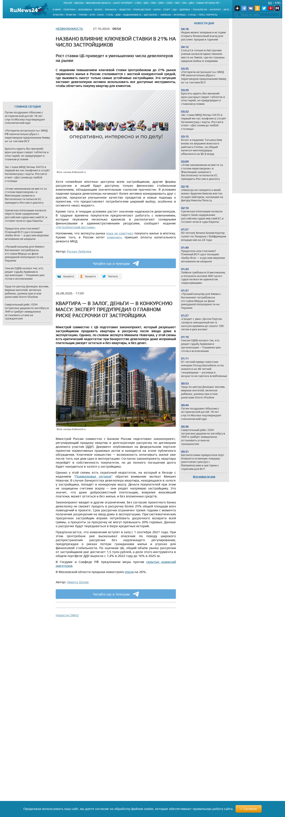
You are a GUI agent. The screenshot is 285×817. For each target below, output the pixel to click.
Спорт (166, 9)
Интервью (179, 15)
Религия (71, 15)
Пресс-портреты (208, 15)
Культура (58, 15)
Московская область (98, 3)
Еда (175, 9)
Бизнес (98, 9)
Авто (226, 9)
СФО (184, 3)
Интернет (215, 9)
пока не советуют (120, 233)
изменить (114, 237)
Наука (157, 9)
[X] (111, 274)
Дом (118, 15)
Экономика (85, 9)
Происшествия (142, 9)
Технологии (200, 9)
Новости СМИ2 (67, 615)
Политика (69, 9)
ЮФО (161, 3)
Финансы (111, 9)
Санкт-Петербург (123, 3)
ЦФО (146, 3)
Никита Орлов (78, 582)
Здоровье (184, 9)
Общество (125, 9)
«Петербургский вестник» (75, 227)
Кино (100, 15)
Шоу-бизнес (151, 15)
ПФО (153, 3)
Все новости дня (204, 476)
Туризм (82, 15)
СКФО (169, 3)
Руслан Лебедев (79, 251)
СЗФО (138, 3)
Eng (278, 2)
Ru (270, 2)
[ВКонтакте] (66, 274)
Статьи (192, 15)
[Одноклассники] (88, 274)
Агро (92, 15)
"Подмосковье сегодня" (93, 476)
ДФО (191, 3)
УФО (177, 3)
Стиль (109, 15)
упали (129, 572)
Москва (78, 3)
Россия (68, 3)
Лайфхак (165, 15)
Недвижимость (132, 15)
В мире (57, 9)
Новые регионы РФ (207, 3)
